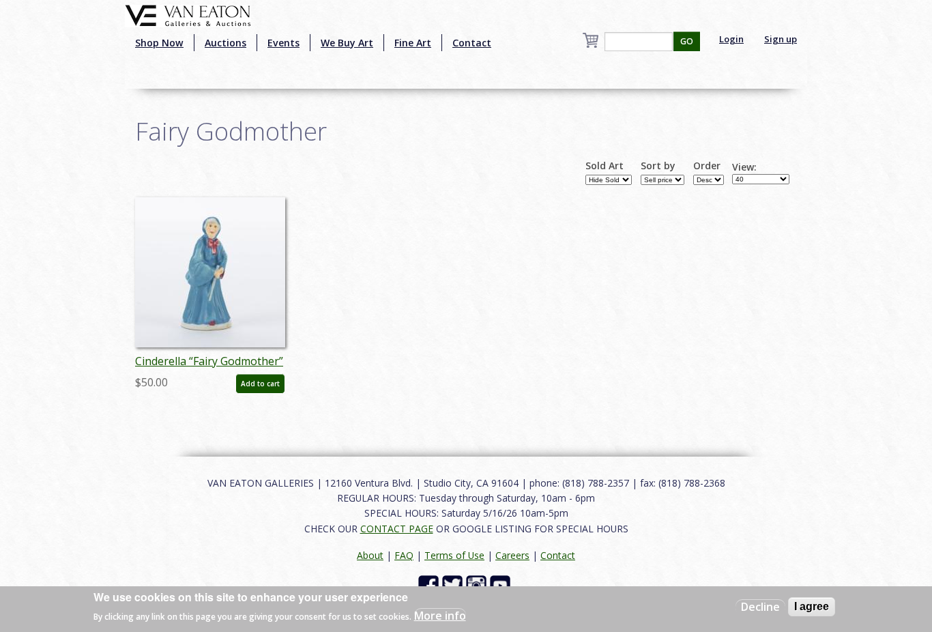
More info (440, 615)
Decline (760, 606)
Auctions (225, 42)
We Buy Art (347, 42)
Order (706, 166)
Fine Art (412, 42)
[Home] (188, 14)
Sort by (658, 166)
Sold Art (604, 166)
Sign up (780, 39)
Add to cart (260, 383)
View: (744, 167)
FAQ (403, 555)
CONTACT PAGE (396, 528)
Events (283, 42)
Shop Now (159, 42)
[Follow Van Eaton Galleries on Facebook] (430, 584)
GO (686, 41)
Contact (471, 42)
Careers (512, 555)
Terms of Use (454, 555)
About (370, 555)
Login (731, 39)
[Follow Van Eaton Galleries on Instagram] (478, 584)
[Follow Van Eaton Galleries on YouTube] (502, 584)
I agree (811, 606)
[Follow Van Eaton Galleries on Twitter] (454, 584)
